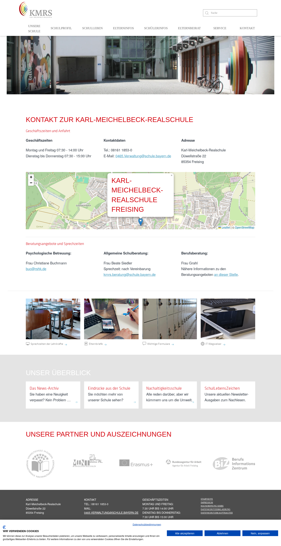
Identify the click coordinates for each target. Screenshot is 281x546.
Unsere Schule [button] (34, 28)
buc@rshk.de (36, 268)
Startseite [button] (207, 499)
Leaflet (225, 227)
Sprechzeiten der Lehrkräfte (47, 344)
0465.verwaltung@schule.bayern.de (111, 512)
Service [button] (219, 28)
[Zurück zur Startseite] (35, 10)
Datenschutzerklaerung (215, 509)
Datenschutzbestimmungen (147, 524)
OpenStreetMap (244, 227)
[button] (140, 222)
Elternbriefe (96, 344)
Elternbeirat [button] (189, 28)
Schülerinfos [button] (156, 28)
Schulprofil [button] (61, 28)
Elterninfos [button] (123, 28)
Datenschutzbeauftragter (217, 513)
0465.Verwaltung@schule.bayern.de (143, 155)
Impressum (207, 502)
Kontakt (247, 28)
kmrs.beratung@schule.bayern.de (130, 274)
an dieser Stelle (226, 274)
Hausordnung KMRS (212, 506)
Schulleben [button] (92, 28)
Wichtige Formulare (158, 344)
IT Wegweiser (213, 344)
